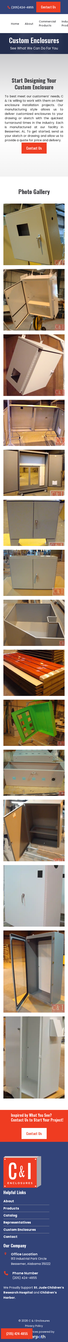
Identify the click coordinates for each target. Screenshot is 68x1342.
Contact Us (48, 7)
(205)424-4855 (22, 7)
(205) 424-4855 (17, 1333)
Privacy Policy (34, 1326)
